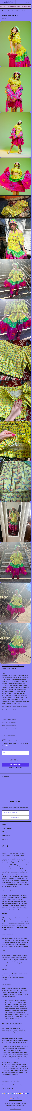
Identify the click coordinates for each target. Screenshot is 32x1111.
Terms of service (6, 1085)
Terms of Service (7, 828)
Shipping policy (17, 1085)
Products (10, 11)
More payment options (15, 767)
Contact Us (5, 839)
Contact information (7, 1088)
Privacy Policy (6, 835)
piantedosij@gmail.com (12, 1052)
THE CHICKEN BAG (20, 1003)
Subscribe (15, 817)
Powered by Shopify (15, 1109)
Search (4, 824)
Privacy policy (15, 1081)
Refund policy (6, 832)
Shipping (4, 740)
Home (3, 11)
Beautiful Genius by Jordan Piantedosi (13, 666)
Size (3, 749)
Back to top (15, 802)
